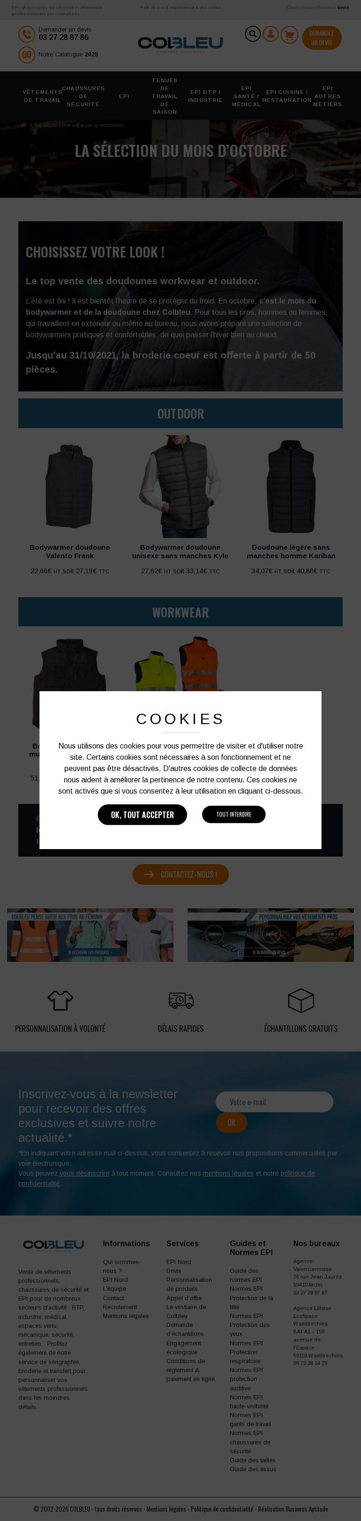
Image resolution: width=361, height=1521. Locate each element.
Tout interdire (233, 814)
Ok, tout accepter (142, 814)
